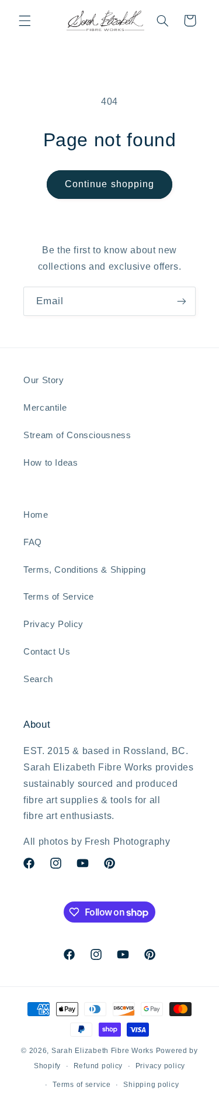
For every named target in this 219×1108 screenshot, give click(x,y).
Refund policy (98, 1065)
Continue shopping (109, 184)
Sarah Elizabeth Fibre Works (102, 1050)
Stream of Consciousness (77, 435)
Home (35, 514)
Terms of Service (58, 596)
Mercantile (45, 407)
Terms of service (82, 1084)
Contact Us (46, 651)
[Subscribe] (181, 301)
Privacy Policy (53, 624)
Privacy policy (160, 1065)
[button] (24, 20)
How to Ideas (50, 462)
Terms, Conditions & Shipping (84, 569)
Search (38, 679)
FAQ (32, 542)
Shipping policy (151, 1084)
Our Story (43, 380)
